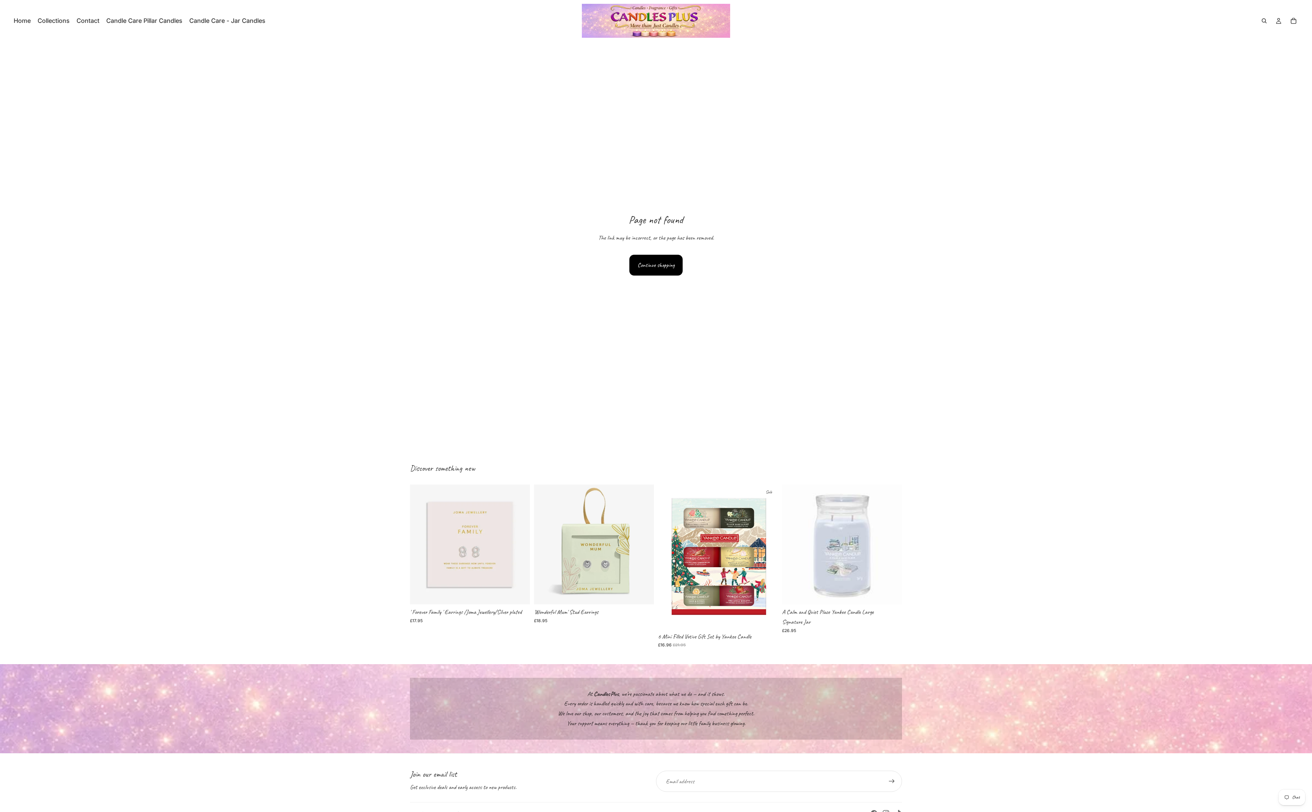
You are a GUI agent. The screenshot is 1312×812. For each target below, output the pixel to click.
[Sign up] (892, 781)
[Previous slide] (792, 544)
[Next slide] (892, 544)
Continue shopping (656, 265)
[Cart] (1293, 20)
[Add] (519, 594)
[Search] (1264, 20)
